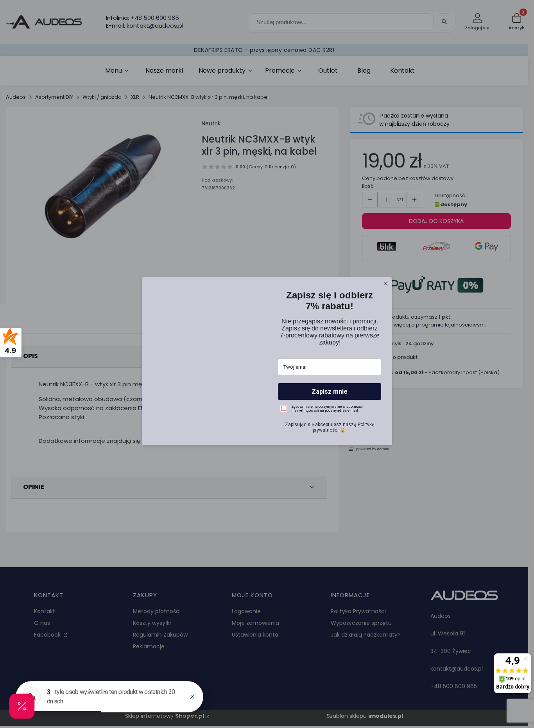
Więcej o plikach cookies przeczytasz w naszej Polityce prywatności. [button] (248, 363)
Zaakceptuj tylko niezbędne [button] (267, 384)
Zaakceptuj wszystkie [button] (267, 414)
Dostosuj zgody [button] (267, 398)
